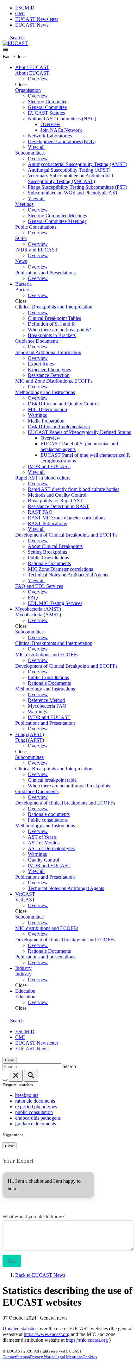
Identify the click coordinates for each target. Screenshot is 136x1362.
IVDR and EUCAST (36, 249)
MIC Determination (47, 409)
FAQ (33, 597)
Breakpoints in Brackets (52, 335)
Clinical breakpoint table (52, 780)
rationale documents (35, 1101)
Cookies (90, 1356)
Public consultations (48, 820)
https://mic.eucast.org (87, 1340)
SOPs (21, 238)
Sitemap (23, 1356)
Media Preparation (46, 420)
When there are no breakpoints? (59, 329)
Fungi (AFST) (29, 734)
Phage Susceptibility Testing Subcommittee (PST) (77, 187)
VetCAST (25, 894)
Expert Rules (41, 363)
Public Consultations (35, 227)
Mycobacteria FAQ (47, 706)
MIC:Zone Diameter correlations (60, 569)
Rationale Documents (49, 563)
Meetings (24, 204)
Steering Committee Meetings (57, 215)
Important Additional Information (48, 352)
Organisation (28, 90)
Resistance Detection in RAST (58, 506)
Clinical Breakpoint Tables (54, 318)
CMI (20, 13)
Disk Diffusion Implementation (59, 426)
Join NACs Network (61, 130)
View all (36, 147)
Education (25, 991)
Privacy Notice (42, 1356)
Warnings (37, 415)
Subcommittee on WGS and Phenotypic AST (73, 192)
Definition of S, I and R (51, 324)
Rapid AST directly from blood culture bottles (73, 489)
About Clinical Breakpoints (55, 546)
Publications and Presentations (45, 272)
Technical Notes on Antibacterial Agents (68, 574)
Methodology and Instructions (45, 392)
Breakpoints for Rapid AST (55, 500)
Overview (38, 78)
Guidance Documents (37, 341)
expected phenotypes (36, 1106)
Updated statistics (20, 1328)
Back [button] (8, 56)
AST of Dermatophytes (51, 848)
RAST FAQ (40, 512)
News (21, 261)
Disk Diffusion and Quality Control (63, 403)
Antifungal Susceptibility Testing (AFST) (69, 170)
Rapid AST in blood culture (43, 478)
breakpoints (26, 1095)
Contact (9, 1356)
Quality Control (43, 859)
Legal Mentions (69, 1356)
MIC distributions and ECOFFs (46, 654)
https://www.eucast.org (47, 1334)
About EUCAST (32, 67)
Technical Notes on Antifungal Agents (66, 888)
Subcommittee (29, 631)
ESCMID (24, 7)
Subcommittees (30, 153)
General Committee (47, 107)
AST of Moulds (43, 842)
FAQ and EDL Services (39, 586)
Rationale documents (49, 814)
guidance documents (35, 1123)
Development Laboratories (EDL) (62, 141)
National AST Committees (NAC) (62, 118)
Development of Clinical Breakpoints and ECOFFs (66, 535)
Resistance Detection (49, 375)
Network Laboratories (50, 135)
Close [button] (20, 56)
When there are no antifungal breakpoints (69, 785)
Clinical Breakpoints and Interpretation (53, 306)
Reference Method (46, 700)
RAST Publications (47, 523)
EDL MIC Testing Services (55, 603)
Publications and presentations (45, 956)
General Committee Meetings (57, 221)
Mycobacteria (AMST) (38, 609)
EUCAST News (31, 25)
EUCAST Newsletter (36, 19)
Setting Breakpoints (47, 552)
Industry (23, 968)
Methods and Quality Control (57, 495)
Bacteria (23, 284)
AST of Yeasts (42, 837)
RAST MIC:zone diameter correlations (66, 517)
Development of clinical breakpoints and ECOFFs (65, 802)
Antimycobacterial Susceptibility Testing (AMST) (77, 164)
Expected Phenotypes (49, 369)
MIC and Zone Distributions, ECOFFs (53, 381)
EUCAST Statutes (46, 113)
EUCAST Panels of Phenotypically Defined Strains (79, 432)
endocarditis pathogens (38, 1118)
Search (17, 37)
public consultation (34, 1112)
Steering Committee (47, 101)
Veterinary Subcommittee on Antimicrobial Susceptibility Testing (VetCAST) (70, 178)
